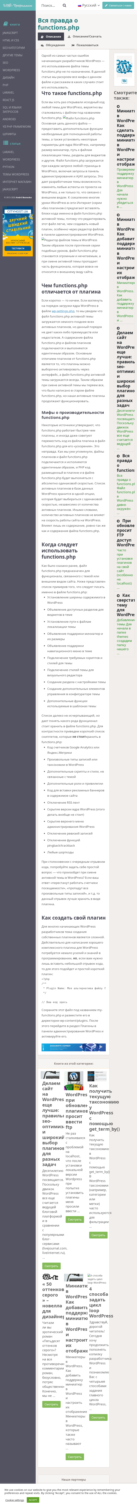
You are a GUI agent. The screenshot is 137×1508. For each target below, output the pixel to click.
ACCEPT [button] (33, 1499)
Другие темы (12, 55)
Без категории (14, 48)
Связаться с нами (120, 5)
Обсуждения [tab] (55, 45)
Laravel (8, 92)
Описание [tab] (53, 37)
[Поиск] (64, 5)
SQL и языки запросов (12, 109)
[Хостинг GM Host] (74, 1047)
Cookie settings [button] (14, 1500)
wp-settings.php (63, 311)
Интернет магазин (17, 182)
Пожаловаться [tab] (87, 45)
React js (8, 100)
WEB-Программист (18, 5)
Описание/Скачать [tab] (87, 36)
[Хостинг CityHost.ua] (17, 231)
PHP (5, 85)
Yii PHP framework (17, 127)
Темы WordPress (16, 174)
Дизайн (8, 78)
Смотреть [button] (51, 1266)
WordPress (11, 70)
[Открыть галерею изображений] (124, 66)
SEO (5, 63)
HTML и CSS (11, 40)
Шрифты (9, 134)
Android (9, 119)
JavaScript (10, 33)
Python (8, 167)
